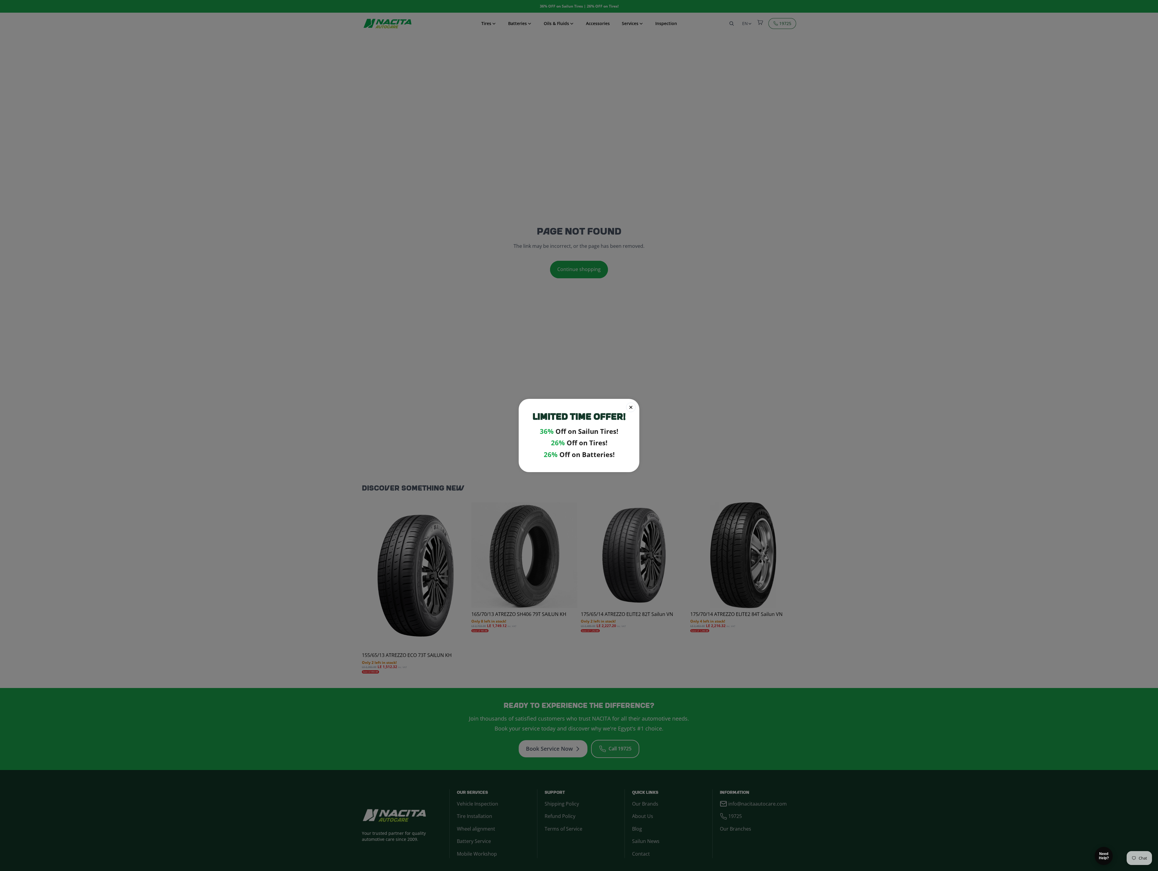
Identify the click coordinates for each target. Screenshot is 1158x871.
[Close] (631, 407)
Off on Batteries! (579, 454)
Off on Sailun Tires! (579, 431)
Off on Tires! (579, 442)
